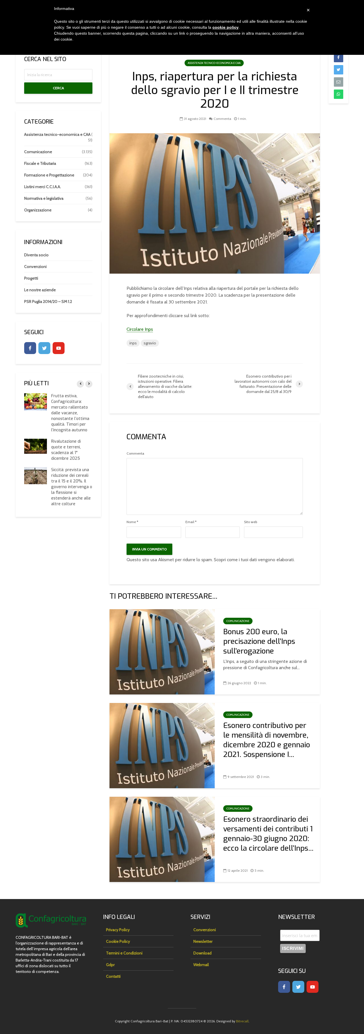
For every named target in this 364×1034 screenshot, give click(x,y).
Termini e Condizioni (124, 953)
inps (133, 343)
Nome (132, 522)
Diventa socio (36, 254)
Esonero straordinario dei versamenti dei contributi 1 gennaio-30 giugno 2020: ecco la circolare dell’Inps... (268, 834)
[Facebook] (30, 348)
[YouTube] (59, 348)
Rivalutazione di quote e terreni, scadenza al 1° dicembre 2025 (66, 450)
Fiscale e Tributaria (40, 163)
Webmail (201, 964)
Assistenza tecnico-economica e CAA (214, 63)
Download (202, 953)
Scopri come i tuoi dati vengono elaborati (254, 559)
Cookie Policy (118, 941)
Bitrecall (242, 1021)
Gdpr (110, 964)
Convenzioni (35, 266)
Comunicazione (237, 621)
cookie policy (225, 27)
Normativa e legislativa (43, 198)
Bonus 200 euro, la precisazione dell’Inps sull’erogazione (259, 641)
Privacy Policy (118, 929)
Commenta (222, 118)
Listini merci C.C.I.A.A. (42, 186)
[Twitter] (44, 348)
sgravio (150, 343)
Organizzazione (37, 210)
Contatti (113, 976)
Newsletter (202, 941)
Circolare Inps (140, 329)
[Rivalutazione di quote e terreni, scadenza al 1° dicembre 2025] (35, 446)
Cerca (58, 88)
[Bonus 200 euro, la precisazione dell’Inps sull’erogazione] (162, 651)
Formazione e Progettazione (49, 175)
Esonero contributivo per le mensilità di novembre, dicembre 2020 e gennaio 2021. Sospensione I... (266, 740)
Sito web (250, 522)
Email (191, 522)
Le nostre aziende (40, 289)
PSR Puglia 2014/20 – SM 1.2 (48, 301)
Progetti (31, 278)
